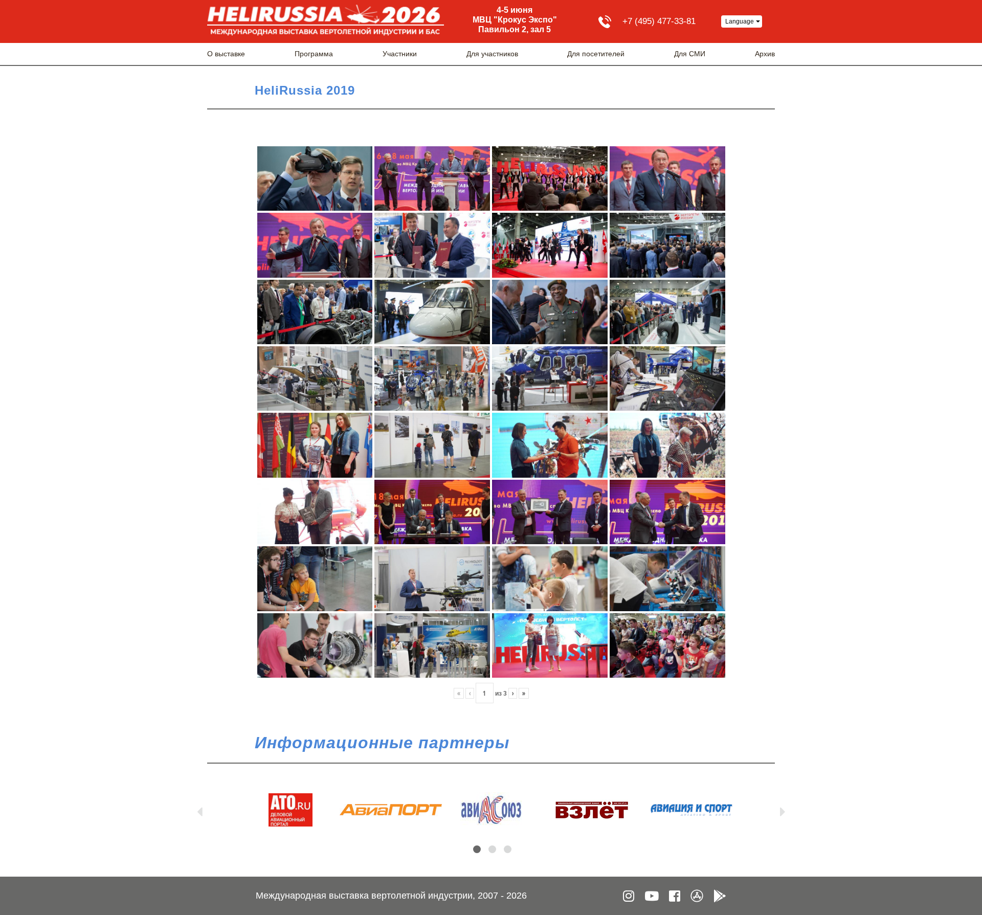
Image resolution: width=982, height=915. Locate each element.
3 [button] (507, 849)
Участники (400, 54)
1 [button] (477, 849)
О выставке (226, 54)
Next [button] (782, 810)
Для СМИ (689, 54)
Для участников (492, 54)
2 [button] (492, 849)
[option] (290, 810)
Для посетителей (595, 54)
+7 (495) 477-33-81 (659, 21)
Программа (314, 54)
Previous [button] (199, 810)
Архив (765, 54)
